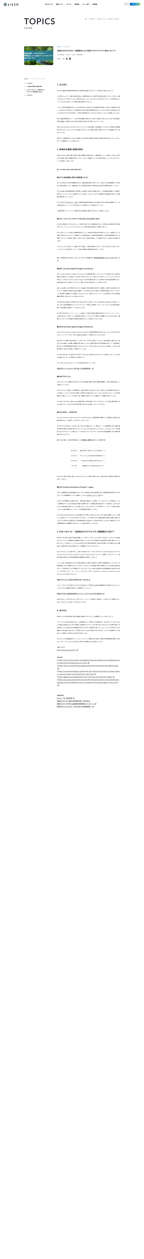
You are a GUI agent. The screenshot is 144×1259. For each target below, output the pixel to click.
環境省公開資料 (87, 440)
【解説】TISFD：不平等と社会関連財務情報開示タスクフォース (75, 704)
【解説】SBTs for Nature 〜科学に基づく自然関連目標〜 (74, 707)
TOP (86, 19)
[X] (63, 59)
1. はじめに (29, 83)
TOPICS (92, 19)
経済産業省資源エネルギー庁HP (104, 258)
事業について (59, 4)
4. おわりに (29, 95)
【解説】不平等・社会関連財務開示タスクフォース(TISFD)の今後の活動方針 (79, 594)
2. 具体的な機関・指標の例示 (34, 86)
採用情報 (94, 4)
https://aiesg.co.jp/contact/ (66, 650)
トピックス (69, 4)
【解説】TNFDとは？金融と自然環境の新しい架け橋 (72, 580)
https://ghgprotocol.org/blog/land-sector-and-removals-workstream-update (85, 677)
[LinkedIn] (70, 59)
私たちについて (49, 4)
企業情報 (76, 4)
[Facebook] (67, 59)
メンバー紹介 (85, 4)
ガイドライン (71, 202)
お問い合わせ (135, 4)
